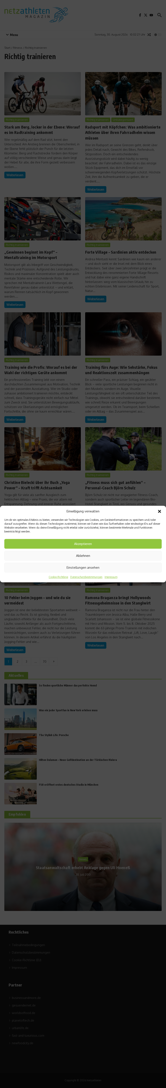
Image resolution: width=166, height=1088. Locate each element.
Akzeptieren (83, 544)
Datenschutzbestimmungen (86, 577)
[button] (159, 511)
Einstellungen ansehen (83, 567)
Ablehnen (83, 556)
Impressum (111, 577)
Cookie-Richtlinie (58, 577)
